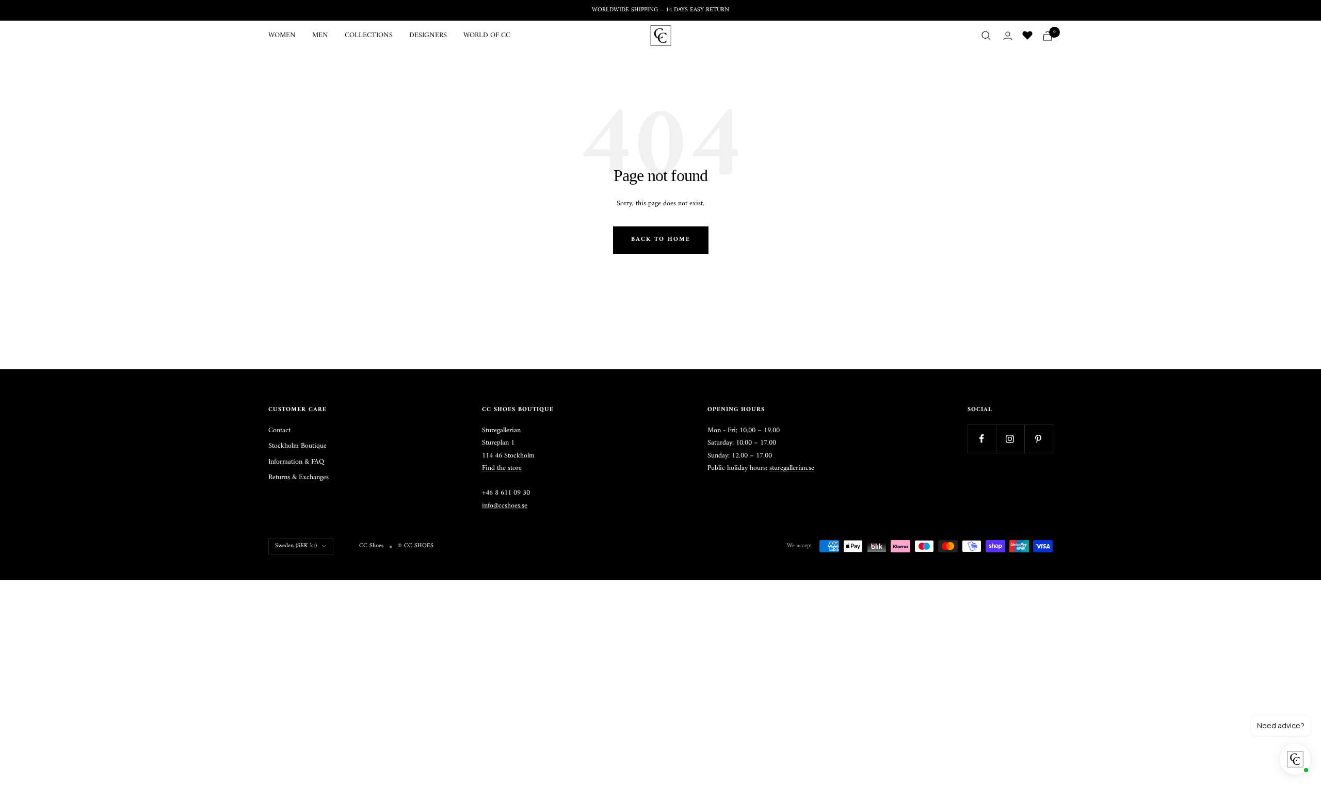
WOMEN (282, 35)
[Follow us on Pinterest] (1038, 438)
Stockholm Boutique (297, 446)
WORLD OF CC (486, 35)
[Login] (1007, 35)
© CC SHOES (415, 546)
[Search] (986, 35)
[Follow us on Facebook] (982, 438)
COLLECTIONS (369, 35)
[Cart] (1047, 36)
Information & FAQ (296, 462)
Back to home (660, 239)
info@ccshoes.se (504, 505)
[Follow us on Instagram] (1010, 438)
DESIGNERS (428, 35)
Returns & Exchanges (298, 477)
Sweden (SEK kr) (296, 546)
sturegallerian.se (791, 468)
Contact (279, 430)
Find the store (502, 468)
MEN (320, 35)
